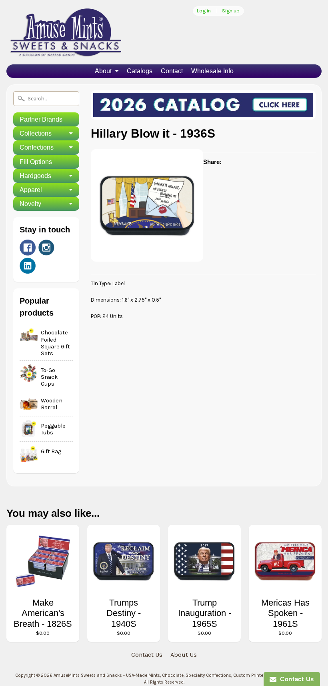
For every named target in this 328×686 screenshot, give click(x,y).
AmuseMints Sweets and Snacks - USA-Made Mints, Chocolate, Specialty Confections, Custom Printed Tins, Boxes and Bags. (183, 675)
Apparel (31, 189)
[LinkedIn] (28, 266)
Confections (37, 147)
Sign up (231, 11)
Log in (204, 11)
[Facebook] (28, 248)
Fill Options (36, 161)
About (103, 71)
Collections (36, 133)
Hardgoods (35, 175)
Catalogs (139, 71)
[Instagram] (46, 248)
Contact (172, 71)
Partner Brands (41, 119)
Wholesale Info (212, 71)
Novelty (30, 203)
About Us (183, 654)
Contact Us (146, 654)
